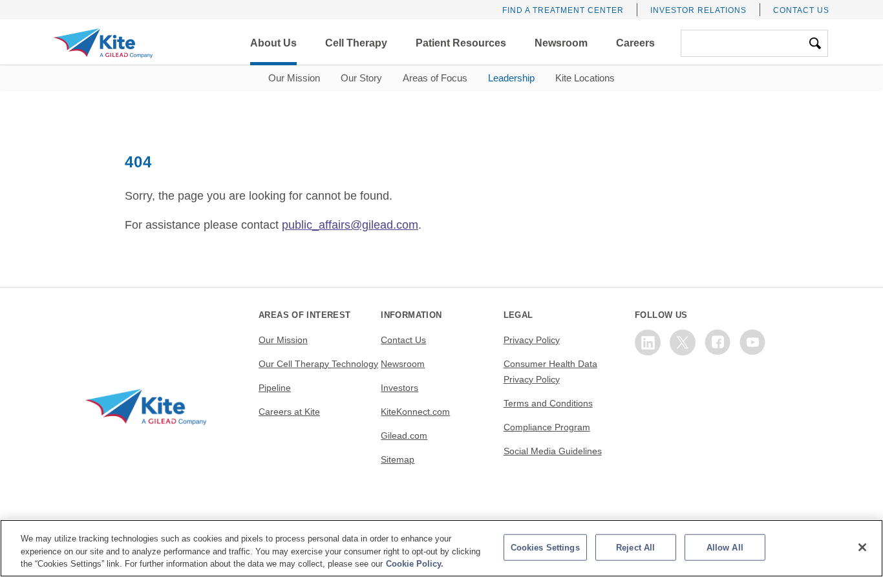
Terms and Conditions (548, 403)
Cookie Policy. (414, 564)
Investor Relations (698, 10)
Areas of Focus (435, 78)
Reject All (635, 547)
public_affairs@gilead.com (350, 224)
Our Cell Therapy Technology (318, 364)
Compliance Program (547, 427)
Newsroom (403, 364)
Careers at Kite (289, 411)
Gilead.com (404, 435)
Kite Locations (585, 78)
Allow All (725, 547)
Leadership (511, 78)
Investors (399, 388)
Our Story (361, 78)
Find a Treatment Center (563, 10)
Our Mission (294, 78)
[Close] (862, 547)
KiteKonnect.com (415, 411)
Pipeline (275, 388)
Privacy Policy (532, 340)
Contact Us (801, 10)
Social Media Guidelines (553, 451)
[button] (273, 43)
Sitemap (397, 459)
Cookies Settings (545, 547)
